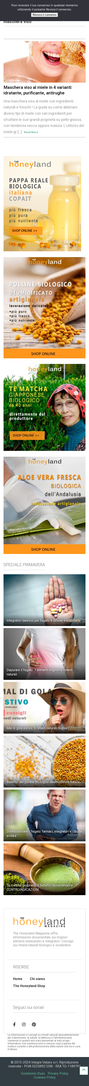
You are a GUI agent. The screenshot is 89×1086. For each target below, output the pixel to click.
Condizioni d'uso (33, 1073)
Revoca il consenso (44, 14)
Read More (31, 132)
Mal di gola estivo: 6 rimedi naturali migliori (38, 728)
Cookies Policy (45, 1077)
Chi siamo (37, 979)
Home (17, 979)
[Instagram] (24, 1024)
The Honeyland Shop (29, 986)
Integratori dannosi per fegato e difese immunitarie (43, 620)
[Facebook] (14, 1024)
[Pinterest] (34, 1024)
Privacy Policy (58, 1073)
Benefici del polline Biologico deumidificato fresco (43, 782)
